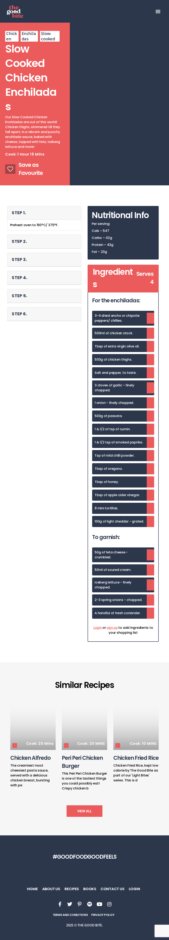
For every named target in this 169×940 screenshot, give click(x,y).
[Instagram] (109, 904)
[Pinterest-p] (79, 904)
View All (84, 811)
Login (97, 627)
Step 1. (19, 213)
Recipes (72, 888)
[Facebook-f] (60, 904)
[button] (158, 11)
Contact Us (112, 888)
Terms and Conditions (70, 915)
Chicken (11, 36)
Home (32, 888)
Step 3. (19, 259)
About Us (51, 888)
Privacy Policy (102, 915)
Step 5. (19, 296)
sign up (112, 627)
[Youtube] (99, 904)
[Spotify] (89, 904)
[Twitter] (70, 904)
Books (89, 888)
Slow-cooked (48, 36)
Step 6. (19, 314)
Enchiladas (29, 36)
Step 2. (19, 241)
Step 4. (19, 278)
